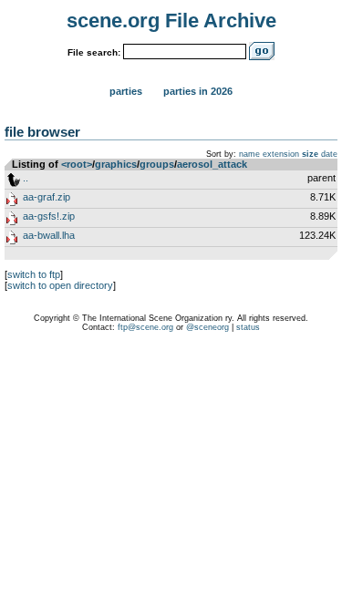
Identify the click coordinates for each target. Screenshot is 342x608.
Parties (125, 91)
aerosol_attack (212, 164)
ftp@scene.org (145, 327)
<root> (76, 164)
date (329, 154)
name (249, 154)
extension (281, 154)
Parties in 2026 (198, 91)
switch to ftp (33, 274)
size (310, 154)
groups (157, 164)
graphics (116, 164)
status (248, 327)
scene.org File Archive (171, 20)
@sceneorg (207, 327)
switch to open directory (60, 285)
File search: (93, 52)
